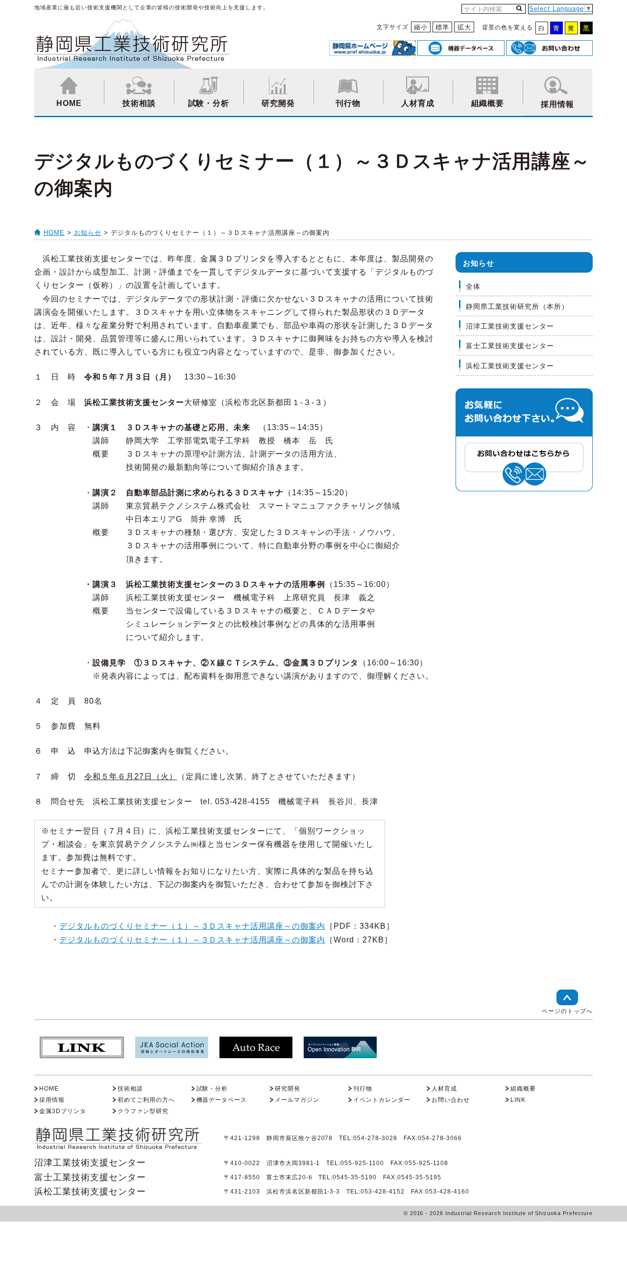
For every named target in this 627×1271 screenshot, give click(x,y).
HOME (69, 103)
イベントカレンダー (381, 1099)
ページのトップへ (567, 1011)
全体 (473, 286)
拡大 (464, 27)
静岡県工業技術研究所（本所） (517, 306)
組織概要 (488, 103)
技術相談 (139, 103)
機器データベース (221, 1099)
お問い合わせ (451, 1099)
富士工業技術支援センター (510, 346)
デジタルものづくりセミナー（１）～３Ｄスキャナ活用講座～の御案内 (192, 926)
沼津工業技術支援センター (510, 326)
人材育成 (417, 103)
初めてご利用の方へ (146, 1099)
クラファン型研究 (143, 1111)
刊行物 (348, 103)
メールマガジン (297, 1099)
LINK (518, 1099)
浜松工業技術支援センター (510, 366)
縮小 (421, 27)
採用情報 (557, 104)
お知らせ (87, 232)
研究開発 (278, 103)
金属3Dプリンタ (62, 1111)
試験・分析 (209, 103)
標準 (442, 27)
